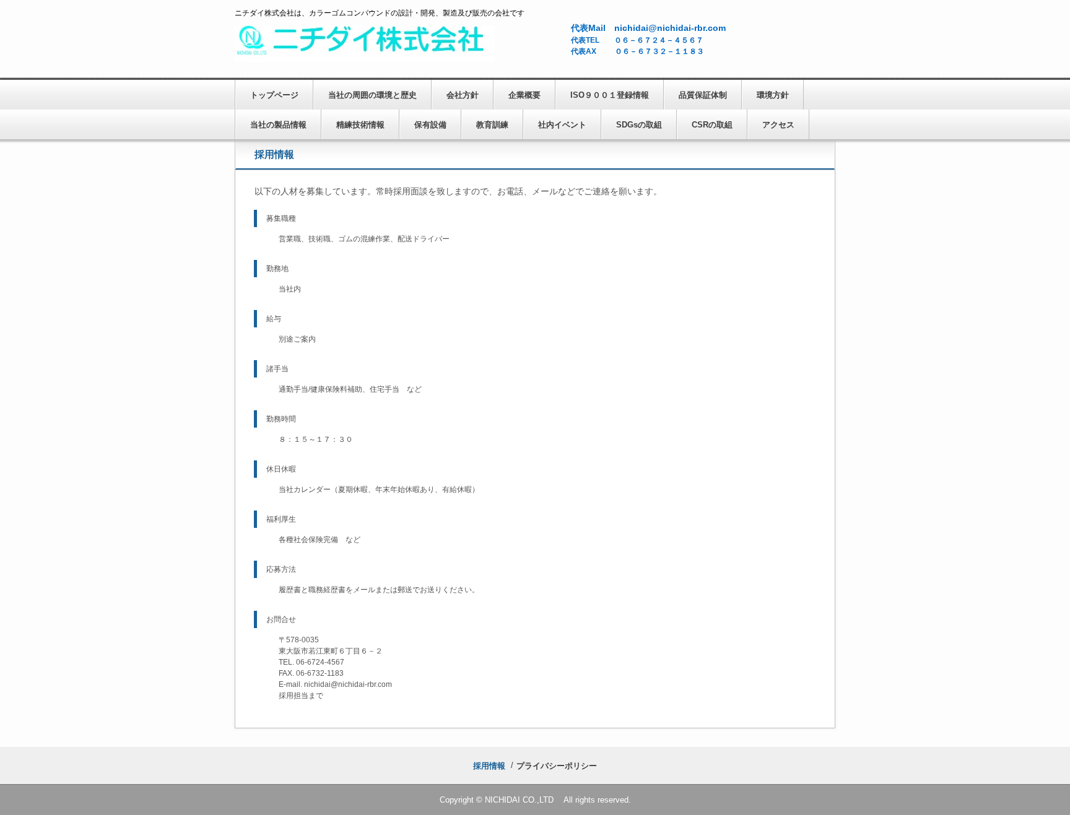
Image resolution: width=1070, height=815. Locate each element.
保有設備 (430, 124)
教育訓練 (492, 124)
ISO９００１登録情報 (609, 95)
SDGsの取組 (639, 124)
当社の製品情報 (278, 124)
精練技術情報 (360, 124)
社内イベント (562, 124)
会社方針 (462, 95)
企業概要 (524, 95)
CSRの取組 (712, 124)
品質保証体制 (703, 95)
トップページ (274, 95)
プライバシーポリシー (556, 766)
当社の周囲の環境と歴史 (372, 95)
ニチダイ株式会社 (365, 43)
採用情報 (489, 766)
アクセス (778, 124)
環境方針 (773, 95)
